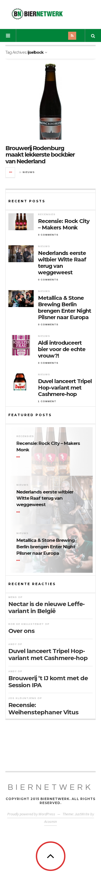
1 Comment (47, 401)
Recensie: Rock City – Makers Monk (63, 224)
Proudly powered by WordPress (31, 814)
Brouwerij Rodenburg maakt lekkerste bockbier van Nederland (40, 155)
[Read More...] (10, 172)
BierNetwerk (50, 787)
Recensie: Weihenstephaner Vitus (43, 708)
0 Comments (48, 234)
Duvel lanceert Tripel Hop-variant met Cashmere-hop (65, 387)
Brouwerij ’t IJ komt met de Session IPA (48, 682)
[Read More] (19, 457)
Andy (12, 644)
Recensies (46, 214)
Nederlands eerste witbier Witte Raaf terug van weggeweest (62, 263)
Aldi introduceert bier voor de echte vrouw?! (61, 349)
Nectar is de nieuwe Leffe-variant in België (46, 607)
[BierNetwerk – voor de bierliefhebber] (37, 14)
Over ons (21, 631)
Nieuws (29, 172)
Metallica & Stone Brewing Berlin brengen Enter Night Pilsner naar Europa (64, 307)
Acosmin (50, 821)
